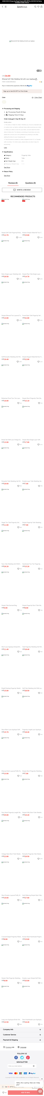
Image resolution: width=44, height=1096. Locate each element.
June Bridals (22, 7)
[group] (22, 2)
